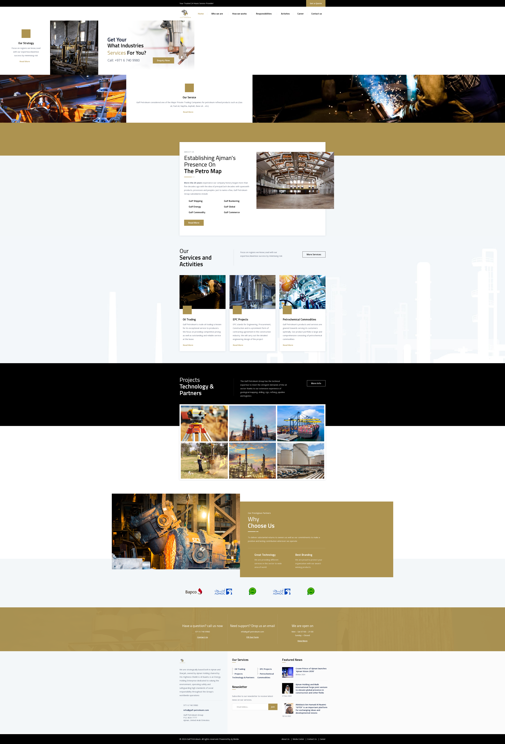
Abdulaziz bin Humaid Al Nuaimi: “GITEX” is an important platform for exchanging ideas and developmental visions (311, 708)
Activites (285, 13)
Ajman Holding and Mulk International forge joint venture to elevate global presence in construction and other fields (311, 688)
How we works (239, 13)
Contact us (316, 13)
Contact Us (202, 637)
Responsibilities (264, 13)
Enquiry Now (163, 60)
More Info (316, 383)
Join (273, 706)
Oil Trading (240, 669)
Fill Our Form (252, 637)
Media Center (298, 739)
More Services (314, 254)
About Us (285, 739)
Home (201, 13)
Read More (25, 61)
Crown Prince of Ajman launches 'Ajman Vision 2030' (311, 670)
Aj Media (235, 739)
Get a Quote (316, 3)
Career (300, 13)
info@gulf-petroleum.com (196, 710)
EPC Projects (266, 669)
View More (302, 640)
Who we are (217, 13)
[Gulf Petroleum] (185, 13)
